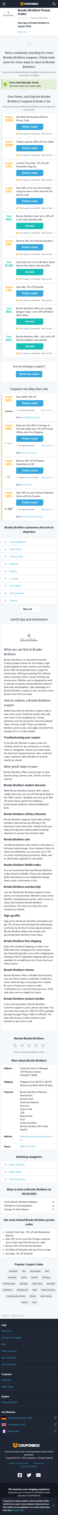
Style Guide (7, 1386)
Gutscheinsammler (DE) (20, 1418)
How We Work (9, 1364)
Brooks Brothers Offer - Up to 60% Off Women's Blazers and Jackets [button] (35, 338)
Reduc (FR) (13, 1431)
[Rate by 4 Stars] (36, 1045)
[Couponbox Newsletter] (38, 1476)
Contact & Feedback (12, 1337)
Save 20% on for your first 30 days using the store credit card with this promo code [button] (34, 191)
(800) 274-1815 (27, 1146)
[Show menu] (4, 4)
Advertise (6, 1380)
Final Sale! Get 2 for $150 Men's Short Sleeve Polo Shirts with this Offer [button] (35, 264)
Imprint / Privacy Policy (18, 1463)
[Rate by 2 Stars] (22, 1045)
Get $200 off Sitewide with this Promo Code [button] (32, 119)
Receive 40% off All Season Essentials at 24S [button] (30, 462)
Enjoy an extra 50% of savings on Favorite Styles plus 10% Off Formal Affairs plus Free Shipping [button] (34, 429)
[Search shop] (54, 4)
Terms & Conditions (29, 1466)
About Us (6, 1331)
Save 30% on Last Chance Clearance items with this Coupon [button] (35, 494)
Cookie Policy (38, 1463)
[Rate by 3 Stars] (29, 1045)
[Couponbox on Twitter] (29, 1476)
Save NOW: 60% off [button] (26, 397)
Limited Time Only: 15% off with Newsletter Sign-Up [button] (32, 165)
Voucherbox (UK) (16, 1424)
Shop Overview (9, 1351)
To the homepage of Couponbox (29, 3)
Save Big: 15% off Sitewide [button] (29, 287)
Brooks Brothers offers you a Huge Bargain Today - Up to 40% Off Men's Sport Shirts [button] (34, 312)
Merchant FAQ (9, 1357)
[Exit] (53, 1505)
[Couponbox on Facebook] (19, 1476)
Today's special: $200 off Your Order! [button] (35, 141)
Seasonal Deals (10, 1402)
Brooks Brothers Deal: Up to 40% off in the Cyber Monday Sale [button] (35, 218)
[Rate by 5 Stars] (43, 1045)
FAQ (4, 1344)
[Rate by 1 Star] (15, 1045)
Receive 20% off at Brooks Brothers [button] (34, 241)
